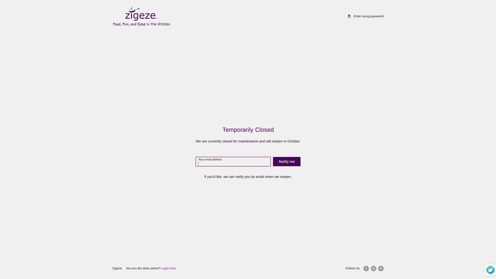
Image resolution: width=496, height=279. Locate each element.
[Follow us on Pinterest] (381, 268)
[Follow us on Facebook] (366, 268)
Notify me (287, 162)
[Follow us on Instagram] (373, 268)
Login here (168, 268)
